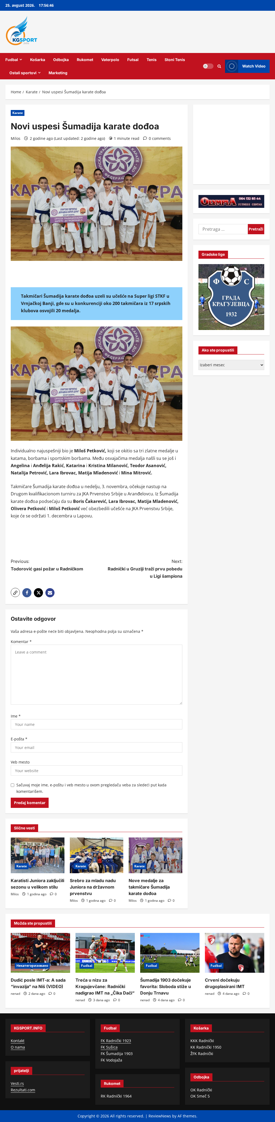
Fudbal (11, 59)
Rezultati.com (23, 1089)
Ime (16, 716)
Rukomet (85, 59)
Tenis (152, 59)
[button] (15, 592)
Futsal (133, 59)
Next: (145, 568)
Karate (17, 113)
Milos (15, 138)
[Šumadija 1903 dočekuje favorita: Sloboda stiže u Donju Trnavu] (170, 952)
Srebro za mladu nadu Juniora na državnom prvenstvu (93, 887)
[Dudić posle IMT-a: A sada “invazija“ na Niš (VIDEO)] (40, 952)
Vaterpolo (110, 59)
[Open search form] (219, 66)
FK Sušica (109, 1047)
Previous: (47, 565)
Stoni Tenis (175, 59)
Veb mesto (20, 762)
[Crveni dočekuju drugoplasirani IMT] (234, 952)
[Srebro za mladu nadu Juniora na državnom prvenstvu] (97, 855)
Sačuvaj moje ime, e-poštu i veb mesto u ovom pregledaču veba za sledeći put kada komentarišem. (91, 788)
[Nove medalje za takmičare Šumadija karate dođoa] (155, 855)
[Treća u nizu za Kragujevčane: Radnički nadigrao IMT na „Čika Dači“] (105, 952)
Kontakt (17, 1040)
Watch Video (254, 66)
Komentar (21, 641)
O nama (18, 1047)
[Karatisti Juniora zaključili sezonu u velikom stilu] (37, 855)
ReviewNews (160, 1116)
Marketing (58, 72)
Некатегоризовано (32, 965)
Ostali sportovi (23, 72)
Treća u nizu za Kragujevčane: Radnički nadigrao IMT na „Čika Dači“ (105, 986)
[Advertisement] (108, 539)
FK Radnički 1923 (116, 1040)
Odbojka (61, 59)
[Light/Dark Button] (208, 66)
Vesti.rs (17, 1083)
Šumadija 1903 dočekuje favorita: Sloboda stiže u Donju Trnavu (165, 986)
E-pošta (19, 738)
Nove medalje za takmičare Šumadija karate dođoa (149, 887)
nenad (15, 993)
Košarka (37, 59)
